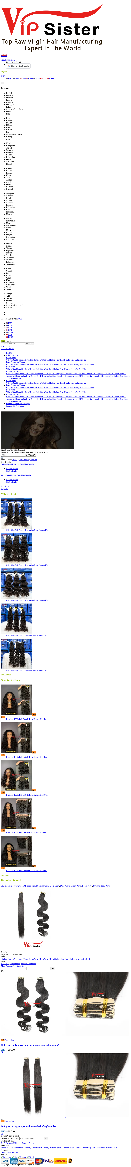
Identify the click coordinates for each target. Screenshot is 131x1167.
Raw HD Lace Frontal (34, 364)
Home (14, 460)
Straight (96, 886)
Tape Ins (82, 360)
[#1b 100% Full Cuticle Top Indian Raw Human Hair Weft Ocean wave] (16, 598)
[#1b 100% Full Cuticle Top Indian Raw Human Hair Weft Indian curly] (16, 528)
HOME (9, 353)
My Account (6, 1152)
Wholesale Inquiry (104, 1148)
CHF (44, 78)
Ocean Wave (76, 886)
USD (3, 76)
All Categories (12, 355)
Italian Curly (44, 886)
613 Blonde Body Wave (11, 886)
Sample (9, 406)
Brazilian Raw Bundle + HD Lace (20, 374)
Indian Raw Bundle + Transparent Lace (63, 376)
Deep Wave (65, 886)
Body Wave (105, 886)
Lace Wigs (10, 367)
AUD (37, 78)
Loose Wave (87, 886)
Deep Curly (54, 886)
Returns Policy (28, 1143)
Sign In (4, 60)
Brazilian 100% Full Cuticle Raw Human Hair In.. (26, 719)
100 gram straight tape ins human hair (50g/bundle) (28, 1126)
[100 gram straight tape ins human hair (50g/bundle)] (65, 1117)
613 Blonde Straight (30, 886)
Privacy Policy (49, 1148)
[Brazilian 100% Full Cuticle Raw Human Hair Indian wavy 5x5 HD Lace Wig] (16, 752)
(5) (2, 1052)
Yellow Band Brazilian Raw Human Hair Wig (24, 369)
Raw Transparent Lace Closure (56, 364)
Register (11, 60)
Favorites (16, 966)
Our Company (25, 1148)
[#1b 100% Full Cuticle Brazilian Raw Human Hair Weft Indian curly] (16, 633)
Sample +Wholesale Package (18, 404)
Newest (24, 964)
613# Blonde (11, 471)
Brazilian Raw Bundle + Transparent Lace (51, 374)
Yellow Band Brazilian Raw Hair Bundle (22, 360)
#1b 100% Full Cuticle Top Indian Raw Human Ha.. (27, 530)
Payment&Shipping (13, 1143)
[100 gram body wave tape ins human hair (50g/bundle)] (65, 1035)
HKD (51, 78)
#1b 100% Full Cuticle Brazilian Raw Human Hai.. (27, 635)
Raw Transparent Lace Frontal (82, 364)
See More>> (6, 675)
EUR (17, 78)
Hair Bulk (75, 360)
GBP (24, 78)
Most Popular (6, 966)
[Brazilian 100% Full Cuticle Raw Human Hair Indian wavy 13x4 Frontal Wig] (16, 866)
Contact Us (77, 1148)
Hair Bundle (11, 357)
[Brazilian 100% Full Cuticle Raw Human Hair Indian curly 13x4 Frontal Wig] (16, 828)
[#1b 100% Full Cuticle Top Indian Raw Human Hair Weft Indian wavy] (16, 563)
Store (33, 1148)
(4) (2, 1133)
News (114, 1148)
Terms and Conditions (10, 1148)
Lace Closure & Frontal (15, 362)
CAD (30, 78)
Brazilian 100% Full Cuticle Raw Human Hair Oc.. (27, 795)
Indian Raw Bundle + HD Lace (33, 376)
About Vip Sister (89, 1148)
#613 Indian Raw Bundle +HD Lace (94, 376)
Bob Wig (82, 369)
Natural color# (12, 469)
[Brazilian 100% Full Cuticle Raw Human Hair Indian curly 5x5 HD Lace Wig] (16, 714)
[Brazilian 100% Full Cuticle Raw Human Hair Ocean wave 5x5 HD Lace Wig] (16, 790)
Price (22, 966)
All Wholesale (18, 406)
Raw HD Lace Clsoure (15, 364)
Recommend (15, 964)
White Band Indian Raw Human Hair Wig (61, 369)
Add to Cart (9, 1040)
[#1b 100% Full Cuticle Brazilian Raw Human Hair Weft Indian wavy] (16, 668)
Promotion (31, 964)
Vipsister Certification (64, 1148)
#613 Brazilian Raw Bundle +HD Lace (85, 374)
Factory (39, 1148)
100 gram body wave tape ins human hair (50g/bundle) (30, 1045)
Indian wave (75, 959)
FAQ (3, 1143)
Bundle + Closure (13, 371)
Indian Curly (85, 959)
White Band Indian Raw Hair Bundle (55, 360)
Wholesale (5, 964)
